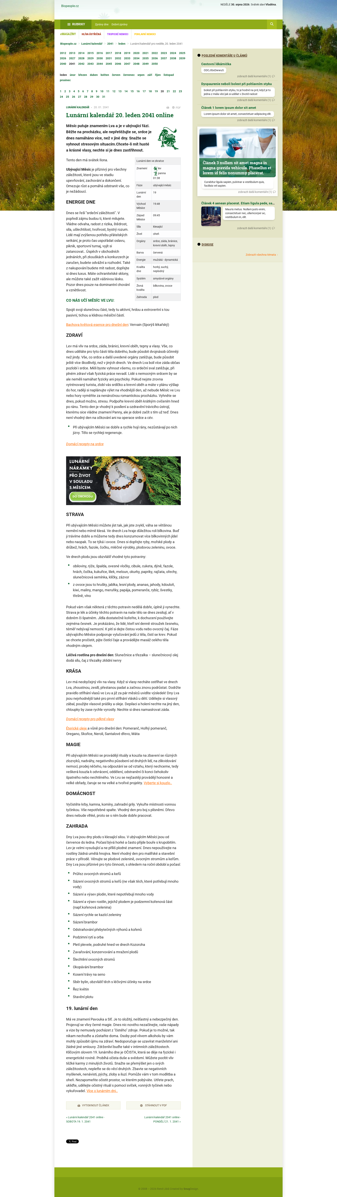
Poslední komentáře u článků (224, 56)
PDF (178, 107)
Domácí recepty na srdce (85, 444)
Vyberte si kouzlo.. (158, 783)
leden (121, 43)
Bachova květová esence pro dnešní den (97, 325)
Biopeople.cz (70, 6)
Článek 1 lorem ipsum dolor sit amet (228, 108)
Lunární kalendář (91, 43)
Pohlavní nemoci (145, 34)
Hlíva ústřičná (91, 34)
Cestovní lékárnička (216, 64)
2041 (110, 43)
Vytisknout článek (95, 1105)
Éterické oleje (77, 728)
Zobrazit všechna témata (261, 254)
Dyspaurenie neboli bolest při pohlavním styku (236, 84)
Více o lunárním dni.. (102, 1091)
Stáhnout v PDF (156, 1105)
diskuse (207, 244)
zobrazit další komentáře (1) (254, 76)
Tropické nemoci (117, 34)
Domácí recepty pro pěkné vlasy (90, 719)
